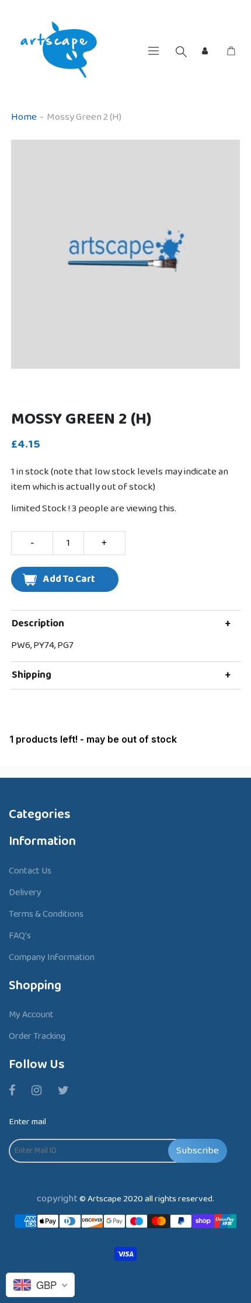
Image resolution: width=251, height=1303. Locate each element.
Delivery (25, 892)
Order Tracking (37, 1036)
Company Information (52, 957)
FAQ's (20, 936)
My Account (31, 1015)
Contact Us (30, 871)
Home (24, 117)
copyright (57, 1198)
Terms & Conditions (46, 914)
